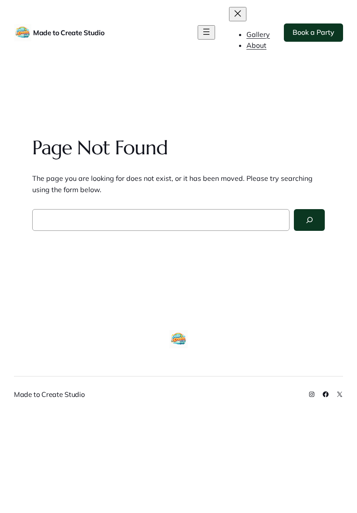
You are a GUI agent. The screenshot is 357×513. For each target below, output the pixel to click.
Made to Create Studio (68, 32)
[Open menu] (206, 32)
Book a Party (313, 32)
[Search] (309, 219)
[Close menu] (237, 14)
